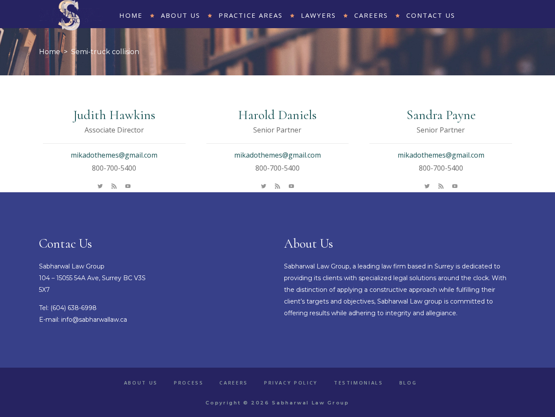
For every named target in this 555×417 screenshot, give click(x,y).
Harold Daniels (277, 115)
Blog (408, 382)
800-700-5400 (114, 168)
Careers (233, 382)
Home (49, 52)
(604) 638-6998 (73, 308)
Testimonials (358, 382)
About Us (141, 382)
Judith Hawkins (114, 115)
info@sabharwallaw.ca (94, 319)
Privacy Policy (291, 382)
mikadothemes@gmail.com (114, 155)
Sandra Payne (441, 115)
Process (188, 382)
